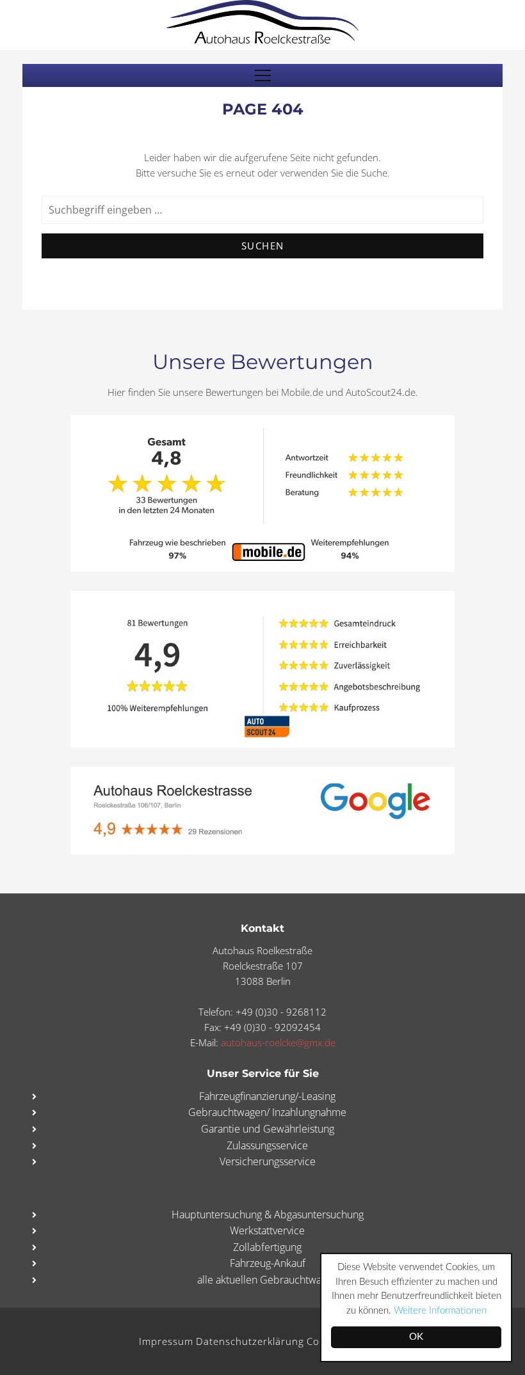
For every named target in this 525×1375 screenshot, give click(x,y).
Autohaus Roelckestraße (262, 21)
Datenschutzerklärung (250, 1341)
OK (416, 1337)
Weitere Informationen (440, 1311)
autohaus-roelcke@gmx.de (278, 1042)
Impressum (166, 1341)
